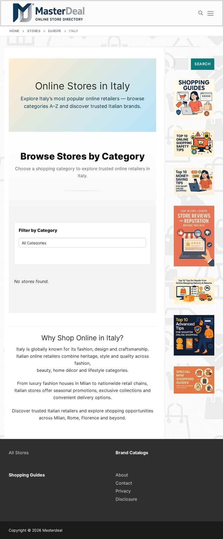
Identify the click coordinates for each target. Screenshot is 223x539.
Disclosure (126, 499)
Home (15, 31)
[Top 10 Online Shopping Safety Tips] (194, 155)
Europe (54, 31)
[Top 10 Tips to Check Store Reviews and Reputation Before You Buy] (194, 264)
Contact (124, 483)
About (122, 475)
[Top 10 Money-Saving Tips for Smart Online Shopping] (194, 193)
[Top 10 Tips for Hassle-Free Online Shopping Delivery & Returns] (194, 302)
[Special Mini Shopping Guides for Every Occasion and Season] (194, 392)
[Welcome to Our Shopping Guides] (194, 117)
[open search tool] (200, 13)
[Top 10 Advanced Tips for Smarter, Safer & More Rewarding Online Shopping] (194, 354)
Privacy (123, 491)
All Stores (19, 452)
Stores (33, 31)
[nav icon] (210, 13)
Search (202, 64)
